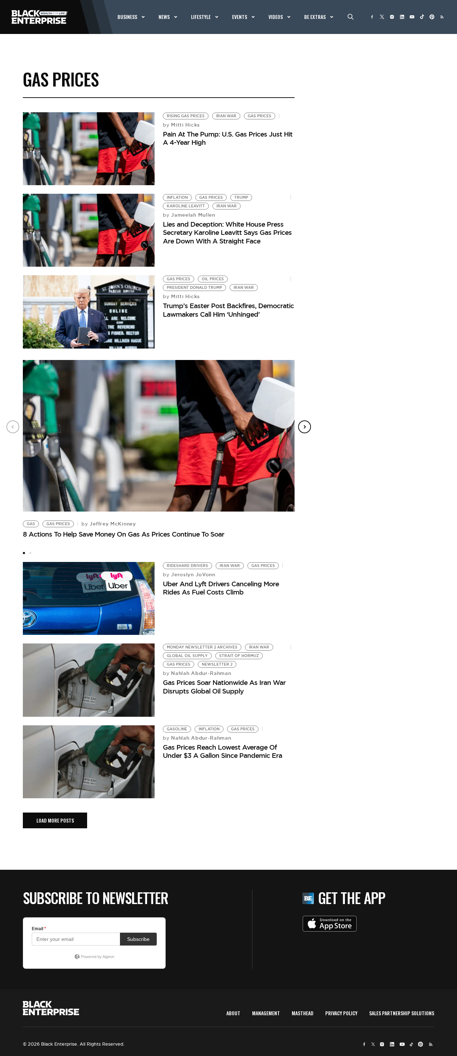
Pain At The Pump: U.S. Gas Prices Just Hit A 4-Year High (227, 138)
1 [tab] (24, 553)
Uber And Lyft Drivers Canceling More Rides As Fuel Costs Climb (221, 587)
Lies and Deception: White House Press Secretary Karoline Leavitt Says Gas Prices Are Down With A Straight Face (227, 232)
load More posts (55, 820)
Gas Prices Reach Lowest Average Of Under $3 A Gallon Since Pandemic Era (222, 751)
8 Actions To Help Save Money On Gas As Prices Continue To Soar (123, 534)
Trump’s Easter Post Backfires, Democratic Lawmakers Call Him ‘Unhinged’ (228, 309)
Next (304, 426)
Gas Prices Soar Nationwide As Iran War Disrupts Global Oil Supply (224, 686)
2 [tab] (30, 553)
